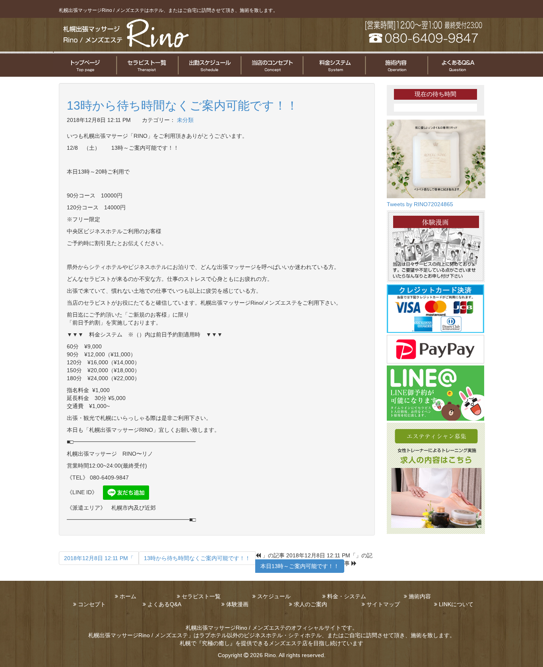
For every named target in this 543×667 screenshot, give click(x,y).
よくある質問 (458, 65)
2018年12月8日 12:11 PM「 (99, 558)
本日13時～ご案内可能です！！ (299, 566)
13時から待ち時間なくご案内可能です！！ (182, 105)
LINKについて (456, 604)
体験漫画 (237, 604)
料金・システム (346, 596)
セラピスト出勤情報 (209, 65)
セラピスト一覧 (147, 65)
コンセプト (92, 604)
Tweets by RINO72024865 (420, 204)
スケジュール (274, 596)
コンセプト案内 (271, 65)
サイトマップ (383, 604)
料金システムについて (333, 65)
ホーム (128, 596)
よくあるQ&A (164, 604)
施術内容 (420, 596)
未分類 (185, 120)
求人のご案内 (310, 604)
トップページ (84, 65)
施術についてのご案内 (396, 65)
